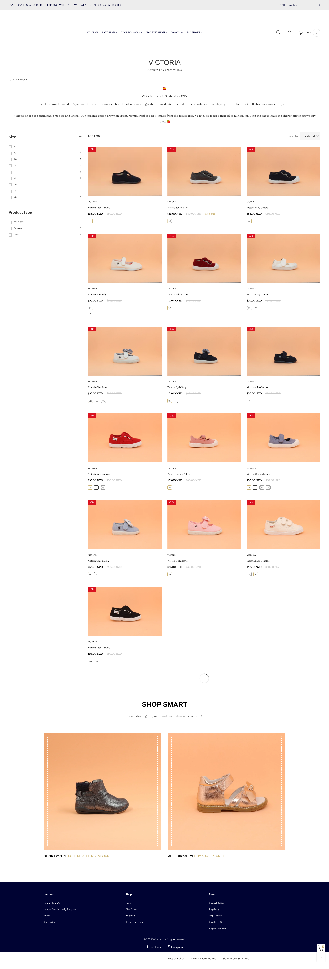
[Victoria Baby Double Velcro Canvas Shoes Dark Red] (204, 258)
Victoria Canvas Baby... (178, 474)
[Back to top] (321, 957)
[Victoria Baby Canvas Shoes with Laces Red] (125, 437)
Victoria (92, 202)
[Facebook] (313, 5)
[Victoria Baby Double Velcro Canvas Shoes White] (283, 524)
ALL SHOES (92, 32)
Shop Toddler (215, 915)
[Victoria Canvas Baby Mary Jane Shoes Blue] (283, 437)
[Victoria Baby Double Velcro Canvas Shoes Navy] (283, 171)
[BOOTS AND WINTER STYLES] (103, 791)
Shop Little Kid (216, 922)
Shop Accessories (217, 928)
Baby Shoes (108, 32)
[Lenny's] (30, 32)
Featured (309, 136)
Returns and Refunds (136, 922)
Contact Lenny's (52, 903)
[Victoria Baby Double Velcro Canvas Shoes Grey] (204, 171)
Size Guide (131, 909)
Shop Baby (214, 909)
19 (169, 488)
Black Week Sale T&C (235, 958)
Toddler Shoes (130, 32)
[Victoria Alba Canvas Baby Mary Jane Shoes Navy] (283, 351)
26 (256, 308)
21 (176, 401)
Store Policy (49, 922)
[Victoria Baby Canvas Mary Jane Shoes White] (283, 258)
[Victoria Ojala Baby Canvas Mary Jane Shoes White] (125, 351)
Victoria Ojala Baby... (98, 387)
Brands (175, 32)
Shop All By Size (216, 903)
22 (97, 401)
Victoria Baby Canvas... (99, 207)
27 (256, 574)
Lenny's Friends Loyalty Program (60, 909)
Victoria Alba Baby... (98, 294)
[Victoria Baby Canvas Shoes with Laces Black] (125, 611)
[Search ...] (278, 32)
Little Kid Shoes (155, 32)
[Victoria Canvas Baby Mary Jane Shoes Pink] (204, 437)
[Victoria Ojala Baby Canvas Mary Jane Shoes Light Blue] (125, 524)
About (47, 915)
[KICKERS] (226, 791)
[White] (90, 314)
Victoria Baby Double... (178, 207)
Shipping (130, 915)
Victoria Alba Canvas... (258, 387)
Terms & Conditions (203, 958)
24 (169, 221)
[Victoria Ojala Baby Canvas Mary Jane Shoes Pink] (204, 524)
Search (129, 903)
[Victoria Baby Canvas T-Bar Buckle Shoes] (125, 171)
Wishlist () (295, 5)
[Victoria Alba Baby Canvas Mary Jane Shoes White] (125, 258)
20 (169, 308)
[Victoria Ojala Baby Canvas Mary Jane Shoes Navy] (204, 351)
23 (90, 221)
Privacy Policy (175, 958)
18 (169, 401)
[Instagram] (319, 5)
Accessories (194, 32)
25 (90, 308)
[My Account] (289, 32)
